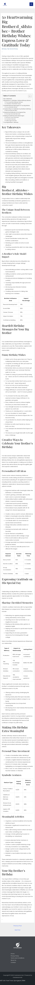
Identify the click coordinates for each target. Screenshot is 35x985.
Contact (13, 962)
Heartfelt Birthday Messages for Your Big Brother (17, 105)
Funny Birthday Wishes (11, 107)
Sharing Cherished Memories (13, 114)
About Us (13, 960)
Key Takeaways (8, 98)
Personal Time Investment (12, 117)
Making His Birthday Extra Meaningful (14, 115)
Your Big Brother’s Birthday (11, 122)
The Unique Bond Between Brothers (14, 102)
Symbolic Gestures (11, 119)
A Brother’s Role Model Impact (13, 103)
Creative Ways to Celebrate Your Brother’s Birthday (17, 109)
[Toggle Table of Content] (29, 96)
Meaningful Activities (11, 120)
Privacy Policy (15, 956)
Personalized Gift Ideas (11, 110)
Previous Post (18, 926)
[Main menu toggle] (31, 4)
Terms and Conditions (17, 958)
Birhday (4, 49)
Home (12, 953)
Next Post (17, 930)
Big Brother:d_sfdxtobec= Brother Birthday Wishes (17, 100)
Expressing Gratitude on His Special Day (14, 112)
